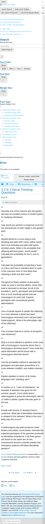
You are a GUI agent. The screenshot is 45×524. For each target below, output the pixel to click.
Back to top (5, 466)
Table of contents (11, 202)
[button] (8, 142)
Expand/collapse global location (42, 183)
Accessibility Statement (18, 513)
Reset (4, 65)
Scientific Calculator (12, 126)
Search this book (6, 42)
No (14, 486)
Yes (5, 486)
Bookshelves (26, 184)
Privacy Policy (24, 510)
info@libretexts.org (18, 515)
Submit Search (7, 50)
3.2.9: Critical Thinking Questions (13, 454)
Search (5, 521)
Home (11, 184)
